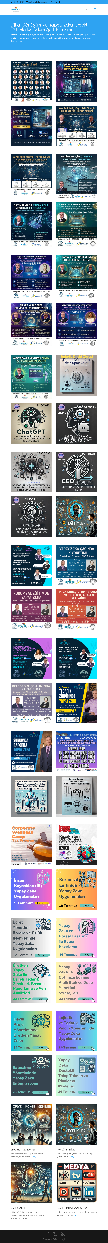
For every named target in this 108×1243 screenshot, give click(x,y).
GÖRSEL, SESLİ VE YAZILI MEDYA (71, 1208)
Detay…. (34, 1156)
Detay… (72, 1156)
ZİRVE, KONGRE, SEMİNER (23, 1149)
